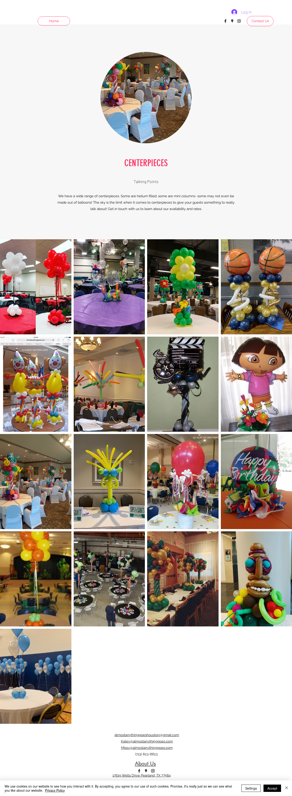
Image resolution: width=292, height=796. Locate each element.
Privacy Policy (55, 790)
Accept (272, 788)
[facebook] (225, 21)
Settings (251, 788)
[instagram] (239, 21)
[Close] (286, 788)
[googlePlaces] (232, 21)
